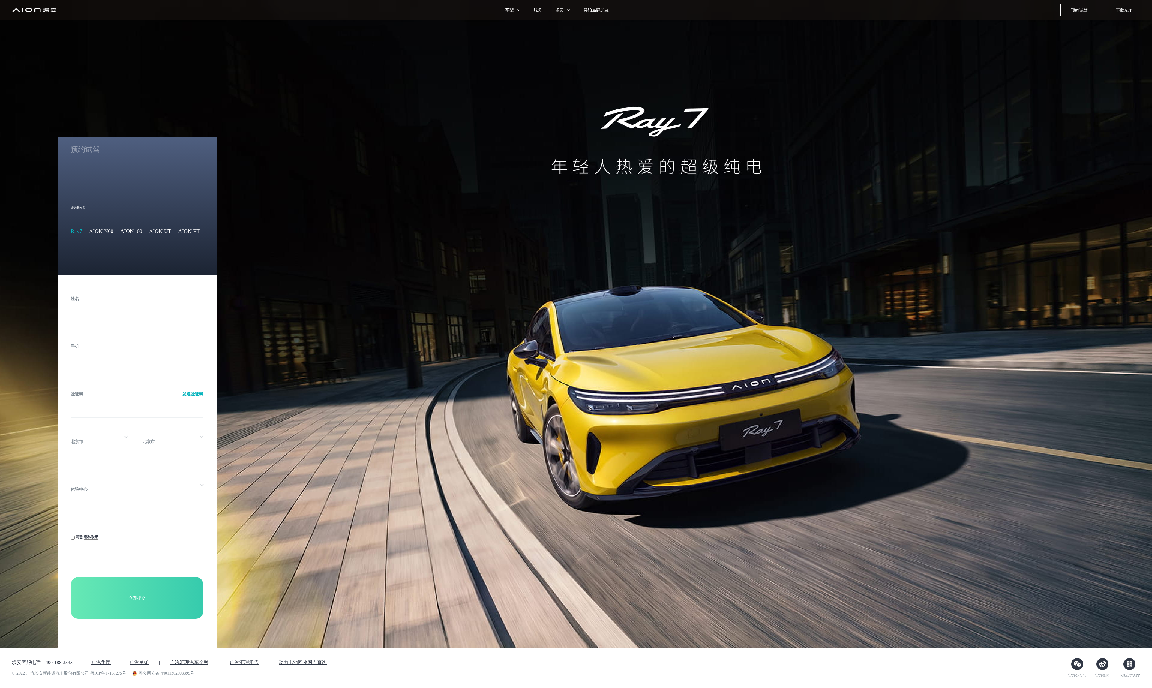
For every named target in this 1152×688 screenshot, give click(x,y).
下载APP (1124, 10)
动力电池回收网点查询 (303, 662)
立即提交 (137, 598)
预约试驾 (1079, 10)
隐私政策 (91, 537)
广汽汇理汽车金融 (189, 662)
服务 (538, 9)
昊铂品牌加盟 (596, 9)
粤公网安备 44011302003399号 (166, 673)
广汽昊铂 (139, 662)
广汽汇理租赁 (244, 662)
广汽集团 (101, 662)
